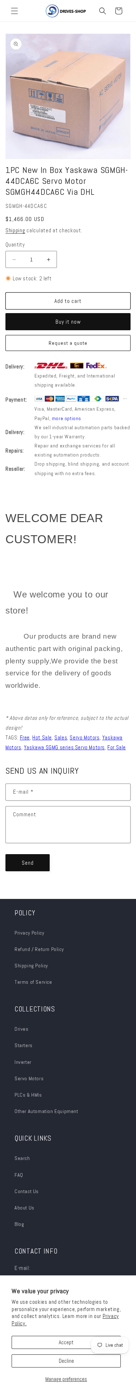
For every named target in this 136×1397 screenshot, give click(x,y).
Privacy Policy (29, 933)
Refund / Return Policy (39, 949)
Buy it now (68, 321)
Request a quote (68, 343)
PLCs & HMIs (29, 1095)
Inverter (23, 1062)
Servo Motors (29, 1078)
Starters (24, 1045)
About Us (24, 1207)
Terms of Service (33, 982)
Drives (22, 1029)
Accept (66, 1342)
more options (66, 418)
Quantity (15, 244)
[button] (14, 11)
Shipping (15, 230)
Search (22, 1158)
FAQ (19, 1175)
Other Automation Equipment (46, 1111)
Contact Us (27, 1191)
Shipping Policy (31, 965)
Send (28, 862)
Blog (19, 1224)
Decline (66, 1360)
